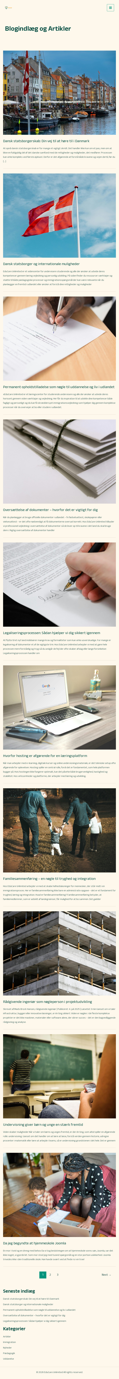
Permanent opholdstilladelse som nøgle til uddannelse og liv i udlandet (59, 387)
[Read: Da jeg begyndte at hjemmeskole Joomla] (59, 1194)
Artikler (7, 1336)
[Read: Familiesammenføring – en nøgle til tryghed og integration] (59, 830)
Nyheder (7, 1347)
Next (106, 1274)
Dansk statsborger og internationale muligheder (41, 264)
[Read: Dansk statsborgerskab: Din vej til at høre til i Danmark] (59, 92)
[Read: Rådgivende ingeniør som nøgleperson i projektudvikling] (59, 953)
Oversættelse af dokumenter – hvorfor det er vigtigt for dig (50, 510)
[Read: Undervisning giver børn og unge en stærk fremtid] (59, 1076)
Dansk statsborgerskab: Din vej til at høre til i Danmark (46, 141)
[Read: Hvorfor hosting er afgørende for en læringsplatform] (59, 707)
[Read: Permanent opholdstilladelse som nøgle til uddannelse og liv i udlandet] (59, 338)
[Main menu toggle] (110, 7)
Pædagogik (9, 1353)
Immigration (9, 1342)
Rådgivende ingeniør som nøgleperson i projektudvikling (47, 1002)
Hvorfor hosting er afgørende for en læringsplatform (45, 756)
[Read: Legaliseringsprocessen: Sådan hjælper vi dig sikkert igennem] (59, 584)
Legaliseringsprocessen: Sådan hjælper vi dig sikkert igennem (51, 633)
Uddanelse (8, 1358)
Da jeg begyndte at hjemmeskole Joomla (34, 1243)
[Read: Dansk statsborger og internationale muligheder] (59, 215)
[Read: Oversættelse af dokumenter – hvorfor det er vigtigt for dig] (59, 461)
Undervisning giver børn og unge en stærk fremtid (43, 1124)
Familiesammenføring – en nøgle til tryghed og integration (49, 878)
